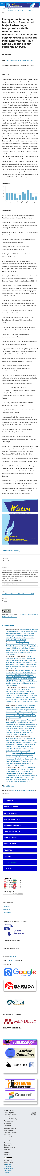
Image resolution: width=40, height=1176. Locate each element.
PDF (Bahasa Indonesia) (12, 551)
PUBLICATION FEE (10, 862)
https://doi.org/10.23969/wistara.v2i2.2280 (19, 60)
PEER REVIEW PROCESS (12, 825)
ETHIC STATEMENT (10, 813)
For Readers (6, 906)
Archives (10, 9)
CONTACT (7, 868)
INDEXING (7, 856)
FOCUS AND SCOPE (11, 807)
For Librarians (7, 912)
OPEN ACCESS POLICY (12, 831)
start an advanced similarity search (22, 790)
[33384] (20, 992)
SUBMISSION (8, 801)
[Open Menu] (2, 4)
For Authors (6, 909)
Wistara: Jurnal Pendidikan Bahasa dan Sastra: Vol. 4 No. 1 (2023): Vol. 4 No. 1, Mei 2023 (20, 638)
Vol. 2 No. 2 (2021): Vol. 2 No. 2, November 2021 (16, 11)
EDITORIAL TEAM (10, 844)
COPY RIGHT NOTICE (11, 838)
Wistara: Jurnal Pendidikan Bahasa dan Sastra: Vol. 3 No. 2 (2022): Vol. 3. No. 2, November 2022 (20, 749)
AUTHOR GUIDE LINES (12, 819)
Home (4, 9)
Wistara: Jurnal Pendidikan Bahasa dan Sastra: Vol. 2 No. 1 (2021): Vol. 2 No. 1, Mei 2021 (20, 763)
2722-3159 (12, 956)
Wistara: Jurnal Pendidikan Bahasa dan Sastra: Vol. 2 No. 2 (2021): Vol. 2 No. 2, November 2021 (21, 652)
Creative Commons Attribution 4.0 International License (8, 1168)
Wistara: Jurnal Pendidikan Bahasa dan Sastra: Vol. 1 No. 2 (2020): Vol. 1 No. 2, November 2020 (21, 716)
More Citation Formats (10, 584)
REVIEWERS (8, 850)
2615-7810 (12, 960)
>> (13, 786)
